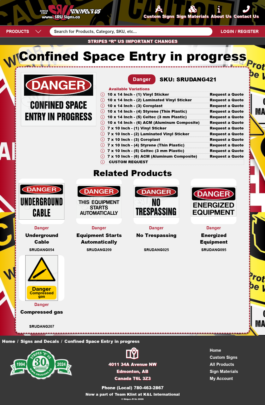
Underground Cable (41, 238)
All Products (222, 364)
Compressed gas (41, 311)
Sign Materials (224, 371)
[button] (172, 94)
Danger (142, 79)
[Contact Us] (132, 354)
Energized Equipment (214, 238)
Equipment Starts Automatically (99, 238)
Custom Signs (223, 357)
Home (8, 341)
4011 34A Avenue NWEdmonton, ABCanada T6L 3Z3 (132, 371)
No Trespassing (156, 235)
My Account (221, 378)
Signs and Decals (39, 341)
